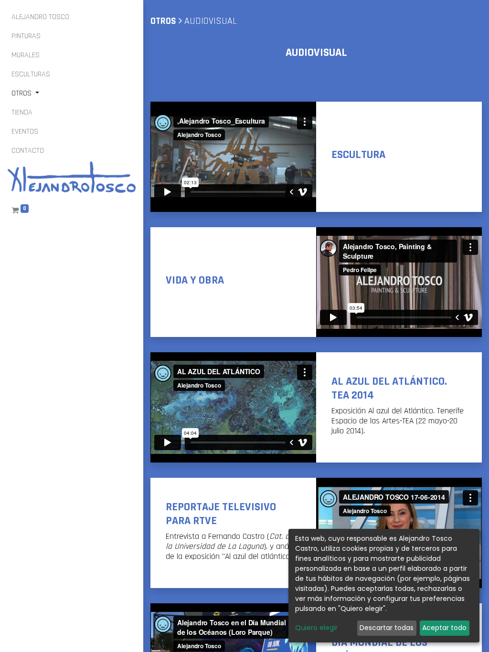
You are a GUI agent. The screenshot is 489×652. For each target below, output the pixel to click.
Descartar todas (387, 627)
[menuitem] (40, 17)
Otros (163, 21)
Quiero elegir (316, 627)
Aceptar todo (444, 627)
